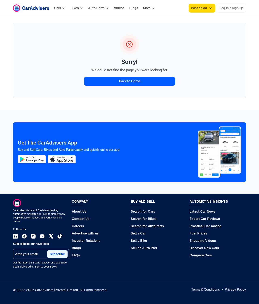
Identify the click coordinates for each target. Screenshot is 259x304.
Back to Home (129, 81)
